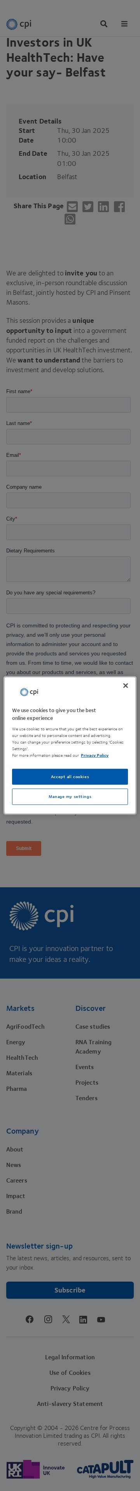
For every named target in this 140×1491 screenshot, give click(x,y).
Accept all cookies (70, 776)
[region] (70, 745)
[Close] (125, 685)
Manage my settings (70, 796)
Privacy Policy (94, 755)
